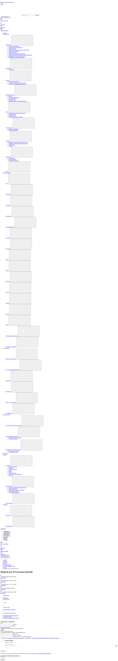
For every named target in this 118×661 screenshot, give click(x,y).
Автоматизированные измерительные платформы (20, 55)
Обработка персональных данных (11, 618)
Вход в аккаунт (4, 621)
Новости (8, 515)
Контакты (5, 453)
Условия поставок (7, 616)
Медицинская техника (14, 97)
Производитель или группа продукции (22, 636)
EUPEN (8, 238)
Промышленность (10, 94)
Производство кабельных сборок (13, 425)
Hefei (7, 325)
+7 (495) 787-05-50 (5, 16)
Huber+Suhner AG (13, 466)
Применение (6, 34)
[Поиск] (2, 4)
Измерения (8, 45)
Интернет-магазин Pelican (9, 609)
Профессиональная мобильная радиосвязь (18, 143)
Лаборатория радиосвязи (12, 335)
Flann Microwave (12, 473)
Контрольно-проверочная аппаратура (17, 84)
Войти (2, 629)
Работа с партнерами (11, 402)
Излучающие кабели (13, 491)
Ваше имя (15, 633)
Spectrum (8, 205)
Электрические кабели (14, 492)
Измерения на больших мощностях (17, 53)
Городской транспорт (14, 160)
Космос (7, 80)
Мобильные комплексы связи (15, 117)
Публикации (9, 486)
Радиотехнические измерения (16, 47)
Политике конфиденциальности (43, 653)
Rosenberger (8, 216)
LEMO (7, 303)
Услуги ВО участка (13, 452)
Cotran (7, 314)
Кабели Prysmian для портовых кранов (18, 101)
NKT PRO (8, 194)
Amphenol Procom (10, 227)
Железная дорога (13, 159)
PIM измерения (12, 48)
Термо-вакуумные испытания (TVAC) (17, 82)
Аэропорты (11, 69)
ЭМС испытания (13, 52)
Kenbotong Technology (11, 346)
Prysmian (8, 248)
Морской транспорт (13, 130)
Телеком (8, 141)
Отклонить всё (11, 655)
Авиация (8, 68)
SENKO (8, 281)
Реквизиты (8, 391)
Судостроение (9, 127)
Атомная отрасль (13, 98)
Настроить (17, 655)
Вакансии (8, 380)
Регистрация (11, 621)
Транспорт (8, 156)
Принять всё (3, 655)
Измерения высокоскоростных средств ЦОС (19, 50)
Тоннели (11, 146)
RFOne (7, 292)
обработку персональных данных (16, 638)
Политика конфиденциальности (10, 615)
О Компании (6, 348)
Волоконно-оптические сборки (13, 449)
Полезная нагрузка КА (14, 81)
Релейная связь (12, 114)
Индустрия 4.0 (12, 99)
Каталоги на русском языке (15, 474)
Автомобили (12, 158)
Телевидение (12, 144)
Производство (6, 414)
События (5, 504)
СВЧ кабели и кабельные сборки (16, 490)
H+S (7, 183)
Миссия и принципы (11, 358)
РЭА (7, 111)
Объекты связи (12, 115)
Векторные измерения (14, 46)
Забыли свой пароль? (5, 627)
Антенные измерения (14, 51)
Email (15, 624)
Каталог (5, 33)
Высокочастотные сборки (12, 436)
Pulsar (7, 270)
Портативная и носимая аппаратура (17, 113)
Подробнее (3, 577)
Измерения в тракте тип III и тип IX (17, 56)
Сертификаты (9, 413)
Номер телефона (17, 635)
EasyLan (11, 475)
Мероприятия (9, 526)
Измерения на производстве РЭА (16, 57)
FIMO (7, 259)
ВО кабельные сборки (14, 451)
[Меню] (1, 1)
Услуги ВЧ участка (13, 439)
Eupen (10, 470)
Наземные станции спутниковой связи (18, 142)
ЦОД (7, 171)
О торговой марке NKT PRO (12, 369)
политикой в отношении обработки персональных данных (45, 638)
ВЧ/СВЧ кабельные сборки (15, 437)
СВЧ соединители (13, 488)
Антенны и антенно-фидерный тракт (17, 487)
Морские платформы (14, 129)
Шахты (10, 96)
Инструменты (9, 503)
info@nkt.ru (3, 555)
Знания (5, 454)
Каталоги (8, 465)
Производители (7, 172)
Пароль (14, 626)
